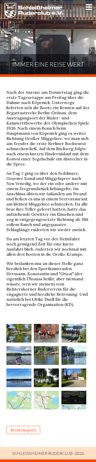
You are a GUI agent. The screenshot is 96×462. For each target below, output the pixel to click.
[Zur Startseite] (33, 16)
